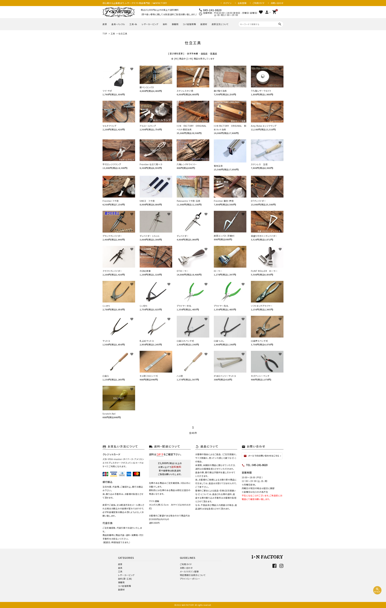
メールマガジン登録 (189, 571)
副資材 (203, 24)
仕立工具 (122, 33)
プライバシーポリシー (190, 578)
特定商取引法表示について (193, 575)
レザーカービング (150, 24)
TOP (105, 33)
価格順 (204, 53)
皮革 (105, 24)
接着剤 (175, 24)
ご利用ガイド (259, 3)
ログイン (227, 3)
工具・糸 (133, 24)
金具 (120, 567)
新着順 (213, 53)
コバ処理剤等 (189, 24)
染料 (165, 24)
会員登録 (242, 3)
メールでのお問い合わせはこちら (261, 455)
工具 (113, 33)
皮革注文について (220, 24)
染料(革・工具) (125, 578)
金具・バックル (118, 24)
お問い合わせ (277, 3)
